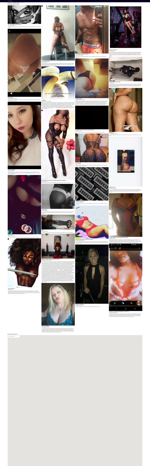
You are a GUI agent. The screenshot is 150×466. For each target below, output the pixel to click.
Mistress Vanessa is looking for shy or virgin (50, 259)
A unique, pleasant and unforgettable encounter (118, 237)
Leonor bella (10, 97)
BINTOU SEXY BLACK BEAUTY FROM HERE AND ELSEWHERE (54, 180)
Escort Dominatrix (11, 169)
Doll (42, 230)
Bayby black (10, 234)
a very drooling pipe (46, 61)
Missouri (18, 2)
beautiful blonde (79, 98)
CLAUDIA (43, 100)
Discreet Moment (11, 288)
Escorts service (10, 2)
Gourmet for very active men (114, 81)
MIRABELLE (111, 132)
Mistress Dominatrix (113, 49)
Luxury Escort (44, 209)
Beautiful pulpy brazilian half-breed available (84, 239)
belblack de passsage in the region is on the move (119, 311)
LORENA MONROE (45, 326)
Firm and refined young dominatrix (14, 24)
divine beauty (78, 162)
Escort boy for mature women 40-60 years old (85, 129)
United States (15, 2)
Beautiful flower (112, 187)
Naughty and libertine (80, 304)
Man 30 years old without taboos (82, 54)
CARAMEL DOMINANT (80, 201)
